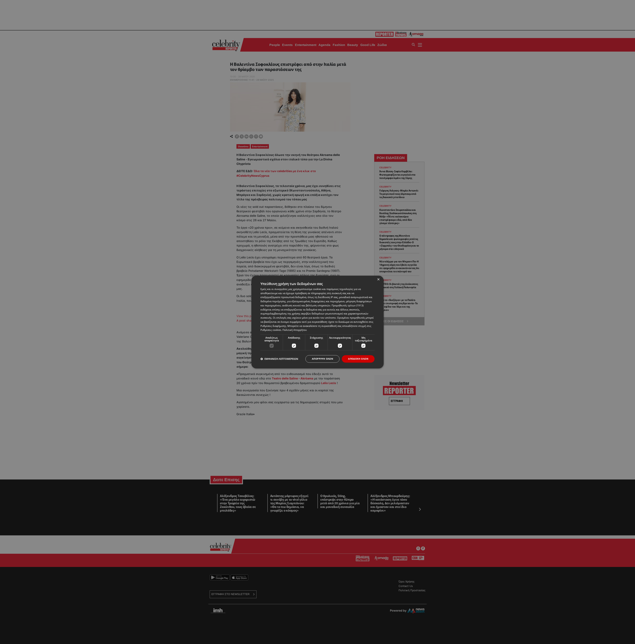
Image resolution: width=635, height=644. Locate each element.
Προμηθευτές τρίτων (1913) (347, 305)
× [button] (378, 279)
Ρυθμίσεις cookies (270, 330)
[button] (279, 359)
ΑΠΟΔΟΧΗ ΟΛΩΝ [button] (358, 358)
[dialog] (317, 322)
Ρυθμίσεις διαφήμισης (273, 326)
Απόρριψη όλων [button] (322, 358)
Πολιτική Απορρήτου (294, 330)
